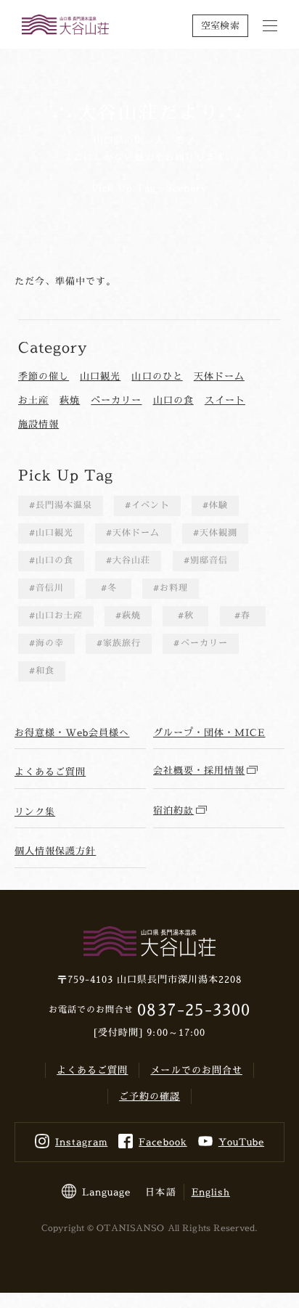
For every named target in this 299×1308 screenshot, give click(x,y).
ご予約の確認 (149, 1096)
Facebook (163, 1141)
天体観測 (218, 532)
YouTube (241, 1141)
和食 (45, 670)
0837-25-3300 (193, 1009)
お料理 (174, 587)
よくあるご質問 (50, 771)
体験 (218, 505)
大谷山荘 (131, 560)
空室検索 (220, 25)
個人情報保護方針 (55, 850)
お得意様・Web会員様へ (72, 732)
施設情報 (38, 423)
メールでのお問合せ (196, 1069)
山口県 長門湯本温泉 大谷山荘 (65, 25)
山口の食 (173, 399)
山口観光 (100, 376)
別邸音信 (209, 560)
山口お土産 (59, 615)
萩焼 (70, 399)
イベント (150, 505)
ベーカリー (116, 399)
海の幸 (50, 643)
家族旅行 (122, 643)
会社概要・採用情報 (199, 770)
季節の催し (43, 376)
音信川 (50, 587)
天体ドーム (219, 376)
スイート (225, 399)
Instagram (81, 1141)
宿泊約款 (173, 810)
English (211, 1191)
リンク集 (35, 811)
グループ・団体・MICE (209, 732)
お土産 (33, 399)
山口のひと (156, 376)
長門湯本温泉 (64, 505)
